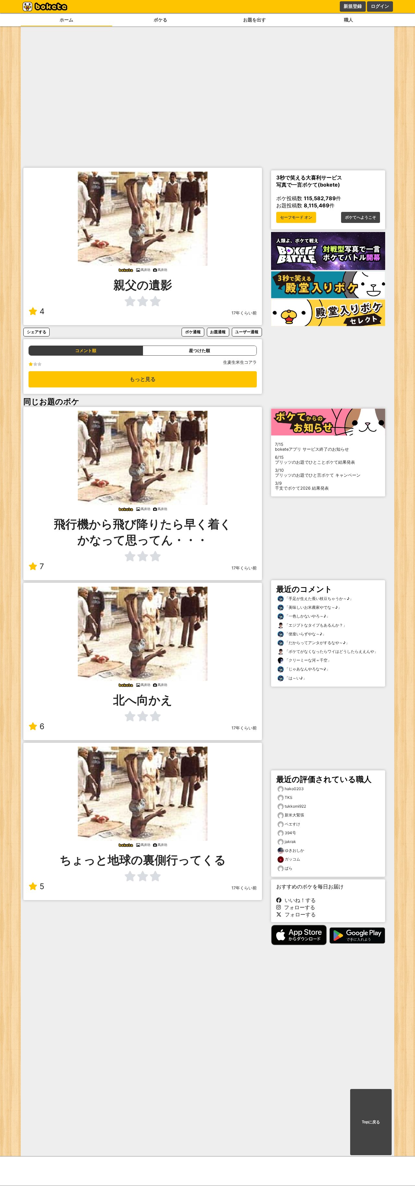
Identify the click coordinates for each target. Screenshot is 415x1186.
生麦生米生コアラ (240, 362)
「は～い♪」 (295, 678)
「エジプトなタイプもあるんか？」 (315, 625)
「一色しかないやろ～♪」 (307, 616)
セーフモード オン (296, 217)
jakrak (290, 841)
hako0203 (294, 788)
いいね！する (298, 900)
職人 (348, 19)
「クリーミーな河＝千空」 (307, 660)
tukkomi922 (295, 806)
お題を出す (254, 19)
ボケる (160, 19)
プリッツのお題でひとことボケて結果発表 (315, 460)
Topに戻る (371, 1122)
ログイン (380, 6)
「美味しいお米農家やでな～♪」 (313, 607)
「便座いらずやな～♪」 (305, 633)
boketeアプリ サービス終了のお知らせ (312, 447)
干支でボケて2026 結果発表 (302, 486)
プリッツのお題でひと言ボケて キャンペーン (318, 473)
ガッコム (292, 859)
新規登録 (353, 6)
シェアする (36, 332)
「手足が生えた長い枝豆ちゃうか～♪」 (318, 598)
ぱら (288, 868)
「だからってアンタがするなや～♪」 (317, 642)
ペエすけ (292, 824)
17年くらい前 (244, 313)
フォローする (298, 907)
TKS (288, 797)
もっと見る (143, 379)
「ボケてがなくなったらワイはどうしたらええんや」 (331, 651)
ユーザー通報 (246, 332)
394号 (290, 832)
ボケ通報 (193, 332)
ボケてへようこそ (360, 217)
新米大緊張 (294, 815)
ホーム (66, 19)
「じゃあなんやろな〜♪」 (307, 668)
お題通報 (218, 332)
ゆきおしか (294, 850)
